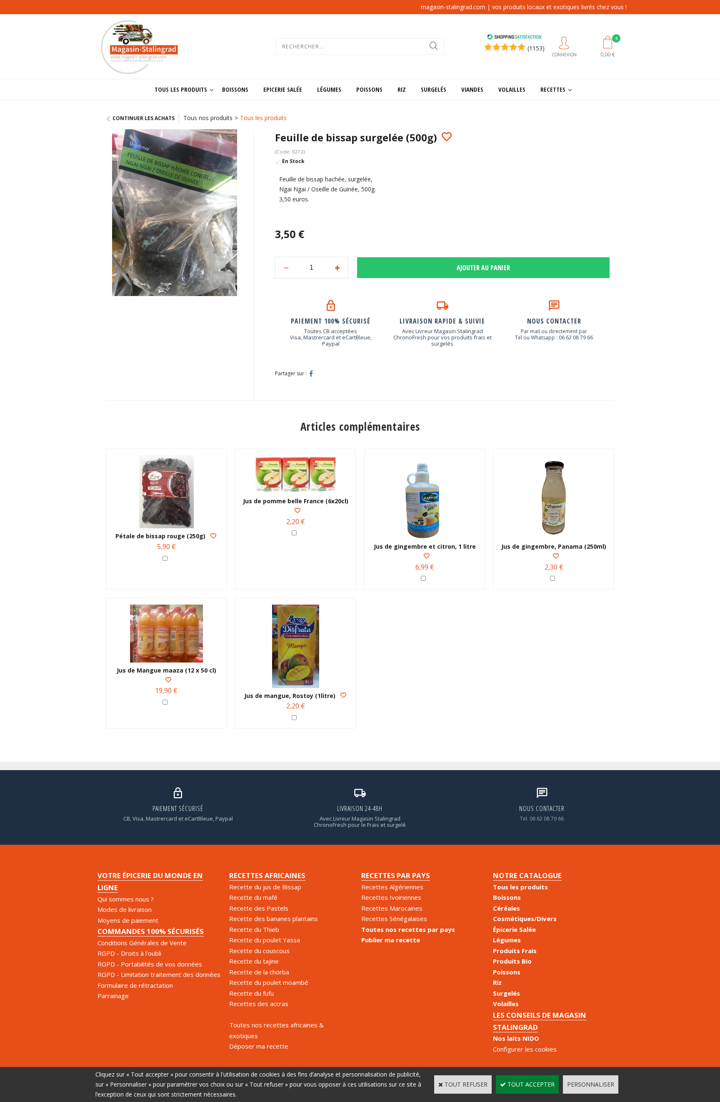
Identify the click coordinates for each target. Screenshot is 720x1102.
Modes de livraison (125, 909)
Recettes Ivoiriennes (391, 897)
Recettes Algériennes (392, 887)
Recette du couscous (259, 950)
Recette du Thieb (254, 929)
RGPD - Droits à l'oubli (129, 953)
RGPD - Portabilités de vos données (150, 964)
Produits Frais (515, 950)
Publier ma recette (390, 940)
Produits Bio (512, 961)
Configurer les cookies (525, 1049)
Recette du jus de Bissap (265, 887)
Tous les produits (181, 89)
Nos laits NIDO (516, 1038)
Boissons (235, 89)
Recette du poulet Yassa (264, 940)
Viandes (472, 89)
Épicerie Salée (514, 929)
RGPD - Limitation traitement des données (159, 974)
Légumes (329, 89)
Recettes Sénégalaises (394, 918)
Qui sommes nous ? (126, 899)
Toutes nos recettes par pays (408, 929)
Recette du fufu (251, 993)
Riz (402, 89)
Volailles (511, 89)
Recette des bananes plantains (273, 918)
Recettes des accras (258, 1003)
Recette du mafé (253, 897)
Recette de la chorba (259, 972)
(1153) (536, 48)
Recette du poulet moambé (268, 982)
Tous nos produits (207, 118)
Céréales (506, 908)
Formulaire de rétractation (135, 985)
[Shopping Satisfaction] (514, 38)
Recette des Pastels (258, 908)
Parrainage (113, 996)
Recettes (552, 89)
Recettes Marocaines (391, 908)
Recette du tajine (254, 961)
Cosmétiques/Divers (525, 918)
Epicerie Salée (282, 89)
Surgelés (433, 89)
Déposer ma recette (258, 1046)
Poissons (369, 89)
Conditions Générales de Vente (142, 943)
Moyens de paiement (128, 920)
